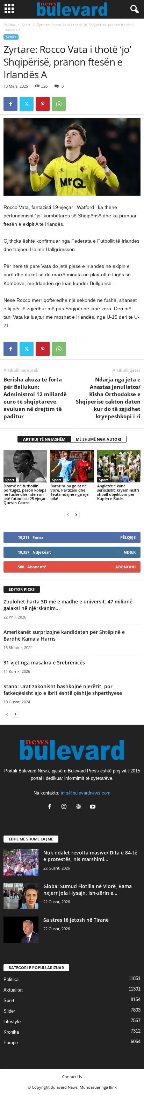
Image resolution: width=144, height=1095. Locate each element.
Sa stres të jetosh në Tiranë (76, 920)
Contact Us (72, 1076)
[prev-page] (67, 514)
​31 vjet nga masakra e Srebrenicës (44, 662)
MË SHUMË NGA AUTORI (98, 439)
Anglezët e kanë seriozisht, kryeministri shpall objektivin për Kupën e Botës (118, 492)
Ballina (9, 24)
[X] (27, 104)
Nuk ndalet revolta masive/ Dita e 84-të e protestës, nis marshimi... (90, 856)
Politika (11, 979)
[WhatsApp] (59, 104)
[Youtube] (93, 807)
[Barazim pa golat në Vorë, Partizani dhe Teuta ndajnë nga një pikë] (72, 466)
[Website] (80, 807)
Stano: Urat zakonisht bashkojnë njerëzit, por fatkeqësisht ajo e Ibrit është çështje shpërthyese (62, 689)
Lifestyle (12, 1021)
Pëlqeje (128, 537)
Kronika (11, 1032)
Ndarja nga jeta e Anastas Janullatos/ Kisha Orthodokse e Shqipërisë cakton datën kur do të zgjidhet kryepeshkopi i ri (108, 398)
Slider (9, 1011)
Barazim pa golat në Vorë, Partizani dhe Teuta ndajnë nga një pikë (69, 492)
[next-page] (76, 514)
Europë (10, 1042)
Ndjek (130, 552)
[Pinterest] (43, 104)
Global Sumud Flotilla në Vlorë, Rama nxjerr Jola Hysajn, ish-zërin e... (87, 889)
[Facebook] (10, 104)
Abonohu (125, 566)
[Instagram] (65, 807)
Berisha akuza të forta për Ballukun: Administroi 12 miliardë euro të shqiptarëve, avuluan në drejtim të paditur (35, 398)
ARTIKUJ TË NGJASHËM (44, 439)
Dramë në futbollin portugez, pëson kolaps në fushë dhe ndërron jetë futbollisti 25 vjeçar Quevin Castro (24, 494)
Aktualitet (13, 990)
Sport (26, 24)
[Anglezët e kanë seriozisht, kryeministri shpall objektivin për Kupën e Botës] (119, 466)
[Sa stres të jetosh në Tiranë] (20, 930)
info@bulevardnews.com (85, 793)
